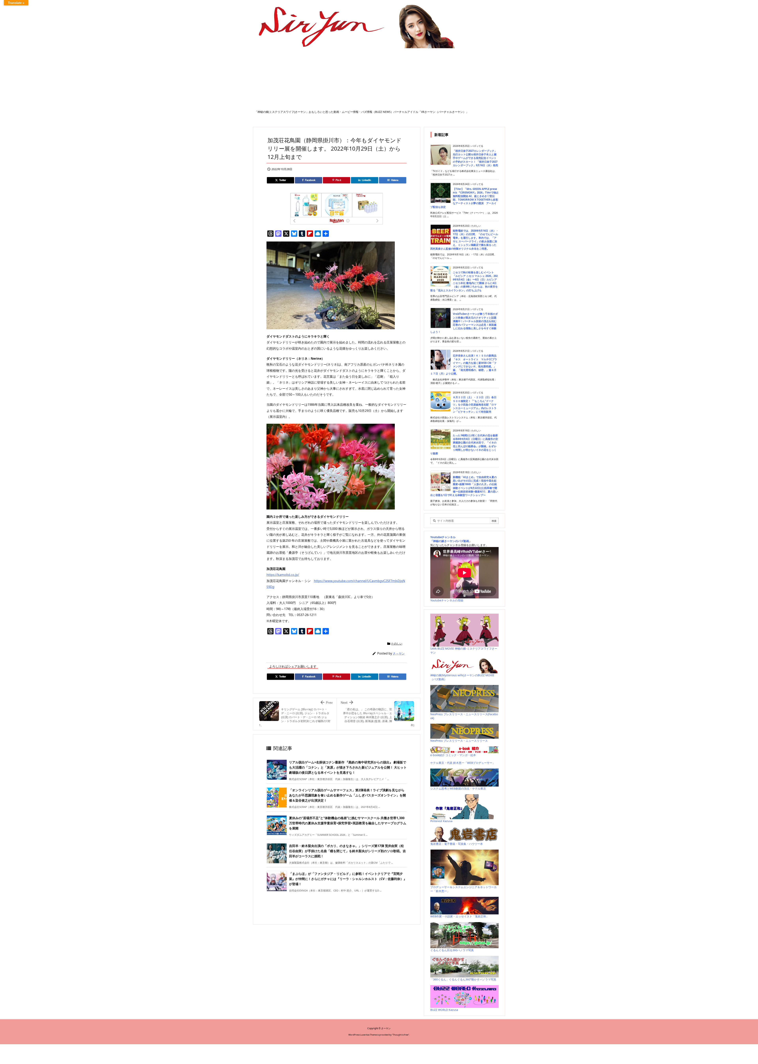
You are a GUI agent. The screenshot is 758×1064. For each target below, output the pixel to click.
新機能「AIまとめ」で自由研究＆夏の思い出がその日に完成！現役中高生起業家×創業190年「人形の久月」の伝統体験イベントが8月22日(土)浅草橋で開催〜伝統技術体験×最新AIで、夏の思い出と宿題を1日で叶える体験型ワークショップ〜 (464, 486)
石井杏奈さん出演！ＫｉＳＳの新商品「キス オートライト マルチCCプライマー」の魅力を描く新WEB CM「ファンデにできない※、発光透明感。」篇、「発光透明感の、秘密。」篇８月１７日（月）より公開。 (463, 364)
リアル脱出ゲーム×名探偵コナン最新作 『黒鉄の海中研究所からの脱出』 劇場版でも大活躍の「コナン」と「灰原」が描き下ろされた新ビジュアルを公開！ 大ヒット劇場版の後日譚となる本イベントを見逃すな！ (348, 767)
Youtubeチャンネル (443, 537)
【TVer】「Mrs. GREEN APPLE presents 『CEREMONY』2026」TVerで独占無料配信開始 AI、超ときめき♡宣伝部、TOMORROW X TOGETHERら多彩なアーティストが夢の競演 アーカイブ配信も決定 (464, 198)
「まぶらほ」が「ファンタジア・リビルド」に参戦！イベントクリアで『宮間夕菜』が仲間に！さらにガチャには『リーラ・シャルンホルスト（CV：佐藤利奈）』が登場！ (348, 879)
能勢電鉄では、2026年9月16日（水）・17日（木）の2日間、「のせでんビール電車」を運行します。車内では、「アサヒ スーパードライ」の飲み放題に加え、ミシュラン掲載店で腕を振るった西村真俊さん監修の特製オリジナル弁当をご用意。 (464, 239)
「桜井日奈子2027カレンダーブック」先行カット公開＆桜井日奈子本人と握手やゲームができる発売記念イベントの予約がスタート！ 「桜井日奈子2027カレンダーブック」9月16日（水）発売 (475, 158)
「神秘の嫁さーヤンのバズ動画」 (451, 541)
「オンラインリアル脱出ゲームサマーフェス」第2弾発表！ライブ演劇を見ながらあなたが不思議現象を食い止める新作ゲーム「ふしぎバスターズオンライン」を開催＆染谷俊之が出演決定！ (347, 795)
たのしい (396, 643)
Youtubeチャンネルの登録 (446, 600)
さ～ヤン (399, 653)
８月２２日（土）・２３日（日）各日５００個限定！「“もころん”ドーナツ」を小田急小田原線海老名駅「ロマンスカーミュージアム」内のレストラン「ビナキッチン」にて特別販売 (474, 404)
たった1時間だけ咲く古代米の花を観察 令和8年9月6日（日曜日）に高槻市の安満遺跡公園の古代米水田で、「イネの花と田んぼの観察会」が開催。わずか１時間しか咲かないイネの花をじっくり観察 (464, 444)
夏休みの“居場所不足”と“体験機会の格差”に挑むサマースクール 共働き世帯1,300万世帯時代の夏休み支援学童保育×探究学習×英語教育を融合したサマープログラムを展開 (347, 823)
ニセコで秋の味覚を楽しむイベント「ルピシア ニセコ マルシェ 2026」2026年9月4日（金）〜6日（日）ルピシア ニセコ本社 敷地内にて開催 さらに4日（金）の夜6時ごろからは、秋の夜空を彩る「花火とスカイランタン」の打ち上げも (464, 281)
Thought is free (400, 1034)
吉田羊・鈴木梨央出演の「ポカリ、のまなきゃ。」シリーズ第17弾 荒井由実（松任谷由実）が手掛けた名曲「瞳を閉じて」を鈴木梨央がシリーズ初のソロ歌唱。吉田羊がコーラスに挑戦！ (347, 851)
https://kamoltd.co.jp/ (282, 575)
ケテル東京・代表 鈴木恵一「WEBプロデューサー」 (462, 763)
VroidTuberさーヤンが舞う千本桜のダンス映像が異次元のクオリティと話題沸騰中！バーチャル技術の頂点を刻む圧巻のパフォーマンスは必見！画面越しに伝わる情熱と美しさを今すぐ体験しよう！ (464, 323)
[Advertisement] (379, 80)
